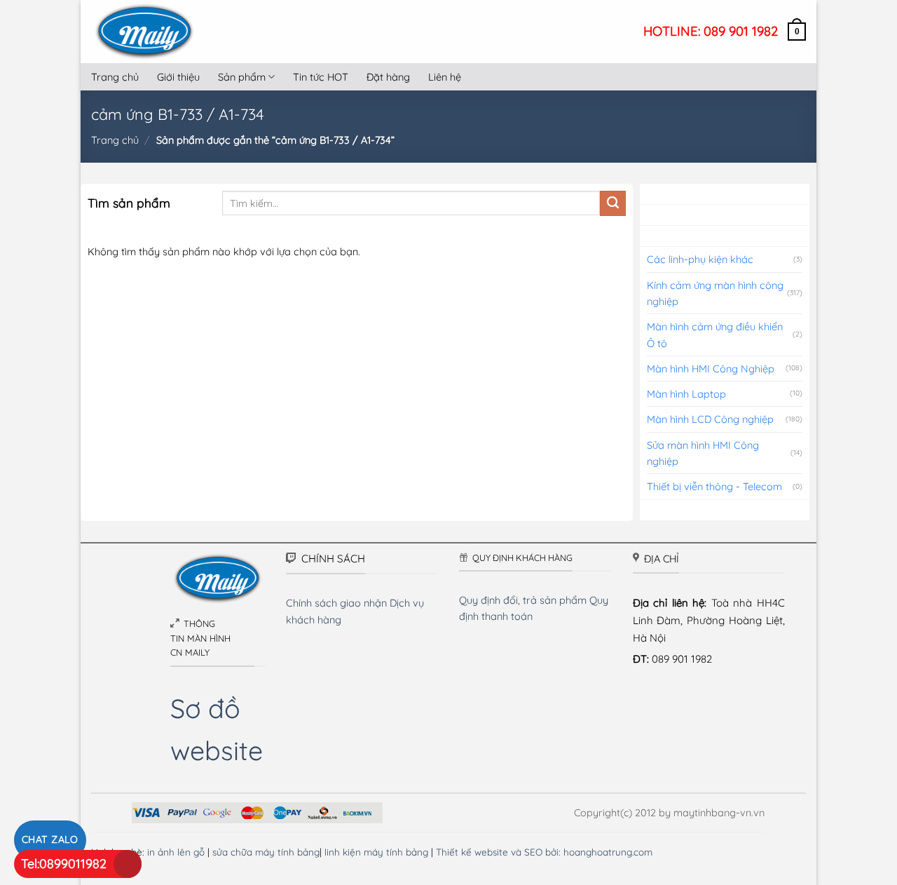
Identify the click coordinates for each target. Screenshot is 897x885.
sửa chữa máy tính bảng (266, 852)
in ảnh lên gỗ (176, 852)
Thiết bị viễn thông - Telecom (714, 486)
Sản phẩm (242, 76)
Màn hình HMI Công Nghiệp (710, 368)
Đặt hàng (388, 76)
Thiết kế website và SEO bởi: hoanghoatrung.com (544, 852)
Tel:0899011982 (64, 864)
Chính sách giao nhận (336, 602)
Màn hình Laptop (686, 393)
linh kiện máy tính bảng (376, 852)
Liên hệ (444, 76)
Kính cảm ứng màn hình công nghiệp (715, 293)
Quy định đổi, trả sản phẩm (523, 600)
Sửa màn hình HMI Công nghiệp (703, 453)
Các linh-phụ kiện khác (700, 259)
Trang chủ (115, 76)
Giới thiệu (178, 76)
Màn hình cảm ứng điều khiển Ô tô (715, 334)
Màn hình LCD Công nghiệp (710, 419)
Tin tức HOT (320, 76)
